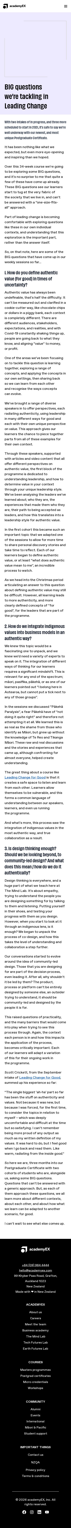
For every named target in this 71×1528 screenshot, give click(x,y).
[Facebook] (24, 1512)
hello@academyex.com (35, 1271)
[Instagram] (32, 1512)
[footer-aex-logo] (35, 1249)
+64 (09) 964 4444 (35, 1265)
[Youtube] (47, 1512)
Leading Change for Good (25, 777)
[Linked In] (39, 1512)
